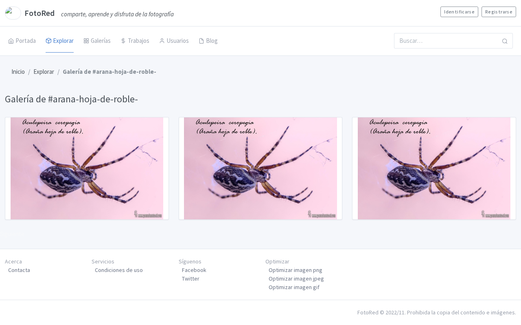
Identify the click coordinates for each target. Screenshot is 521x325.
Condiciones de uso (119, 270)
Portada (25, 40)
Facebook (194, 270)
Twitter (190, 278)
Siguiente (12, 234)
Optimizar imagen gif (294, 287)
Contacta (19, 270)
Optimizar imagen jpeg (296, 278)
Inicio (18, 71)
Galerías (101, 40)
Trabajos (138, 40)
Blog (212, 40)
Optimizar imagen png (295, 270)
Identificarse (459, 12)
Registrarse (498, 12)
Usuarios (177, 40)
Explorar (63, 40)
